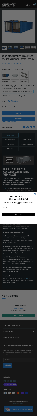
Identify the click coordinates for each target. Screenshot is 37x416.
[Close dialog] (35, 193)
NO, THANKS (18, 219)
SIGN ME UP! (18, 214)
